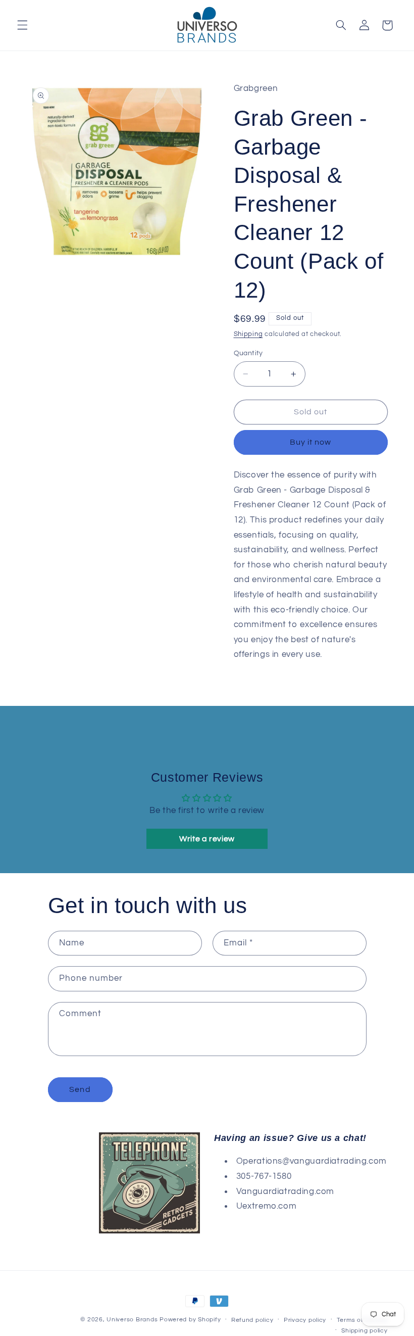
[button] (22, 25)
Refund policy (252, 1320)
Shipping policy (364, 1330)
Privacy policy (305, 1320)
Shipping (248, 334)
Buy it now (311, 442)
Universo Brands (132, 1319)
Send (79, 1089)
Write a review (207, 839)
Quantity (248, 353)
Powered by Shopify (190, 1319)
